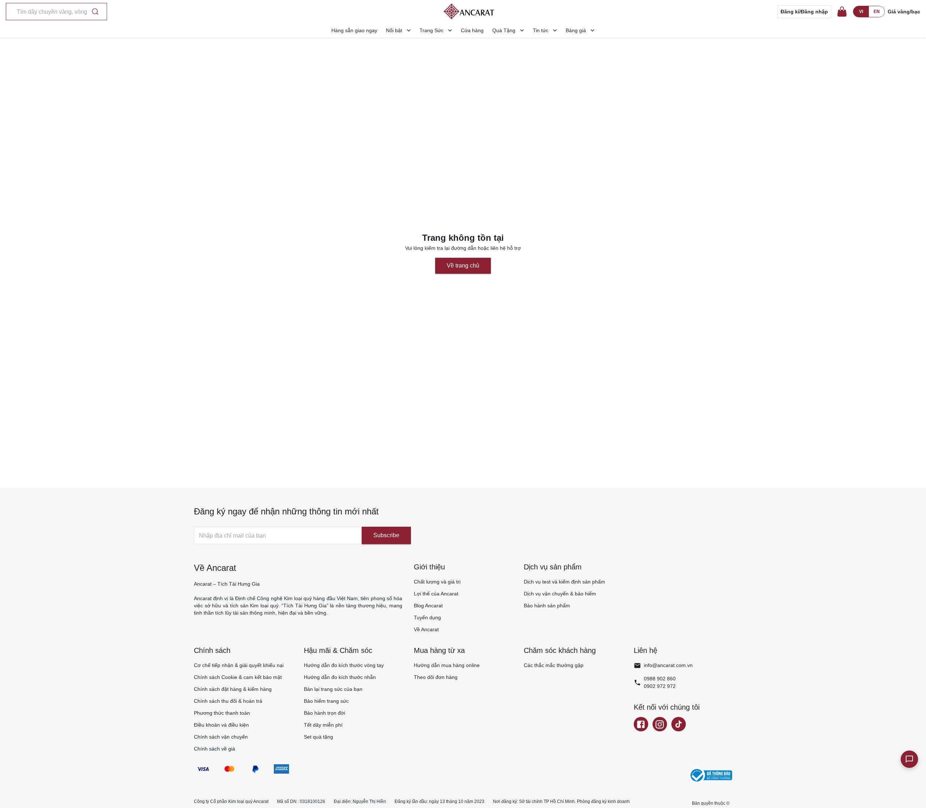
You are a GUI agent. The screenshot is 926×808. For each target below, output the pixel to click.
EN (877, 11)
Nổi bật (394, 30)
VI (861, 11)
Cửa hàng (472, 30)
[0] (842, 12)
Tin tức (540, 30)
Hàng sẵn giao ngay (354, 30)
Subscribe (386, 535)
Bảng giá (576, 30)
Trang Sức (431, 30)
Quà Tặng (503, 30)
